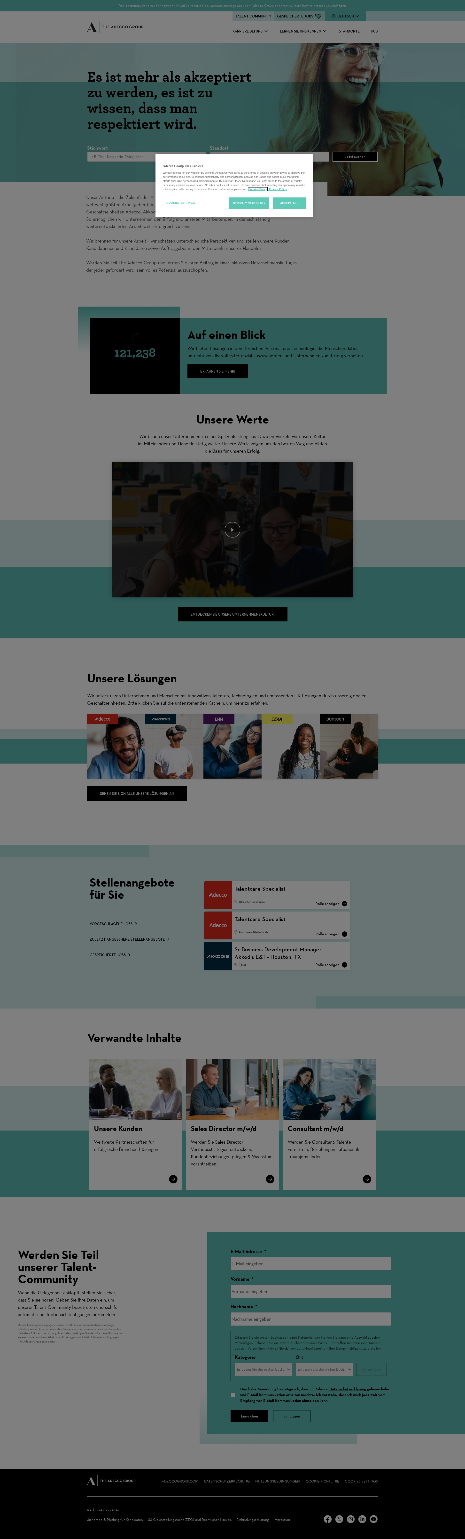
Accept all (289, 203)
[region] (234, 186)
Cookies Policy (257, 189)
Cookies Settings (180, 202)
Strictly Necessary (249, 203)
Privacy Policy (277, 189)
